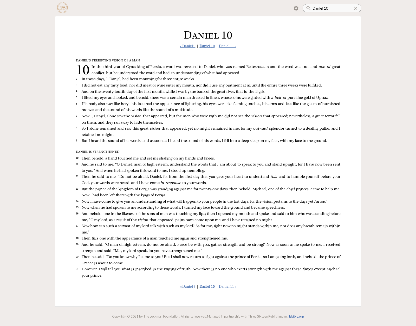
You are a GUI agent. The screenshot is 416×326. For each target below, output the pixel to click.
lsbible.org (296, 316)
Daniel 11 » (227, 46)
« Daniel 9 (187, 46)
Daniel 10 (207, 46)
